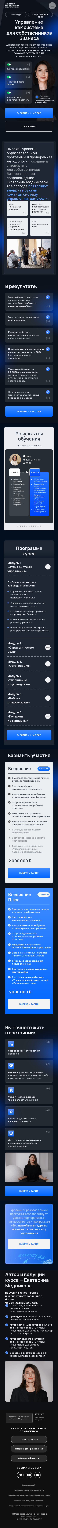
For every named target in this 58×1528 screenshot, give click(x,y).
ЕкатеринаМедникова (45, 97)
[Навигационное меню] (52, 6)
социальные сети (29, 1468)
